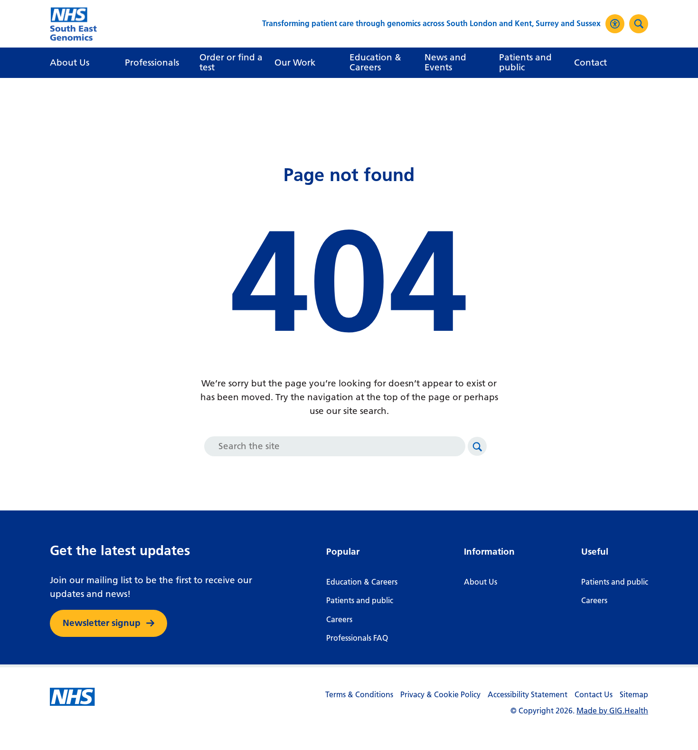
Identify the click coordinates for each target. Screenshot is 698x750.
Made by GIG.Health (612, 710)
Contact (590, 62)
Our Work (295, 62)
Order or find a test (231, 62)
